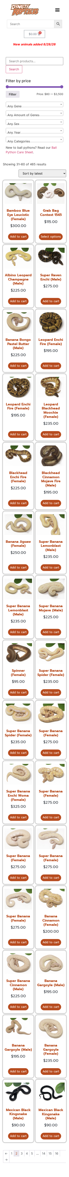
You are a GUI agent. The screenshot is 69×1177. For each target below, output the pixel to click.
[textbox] (34, 106)
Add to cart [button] (18, 237)
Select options (51, 237)
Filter (12, 94)
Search (14, 69)
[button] (57, 10)
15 (50, 1153)
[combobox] (34, 104)
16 (56, 1153)
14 (43, 1153)
